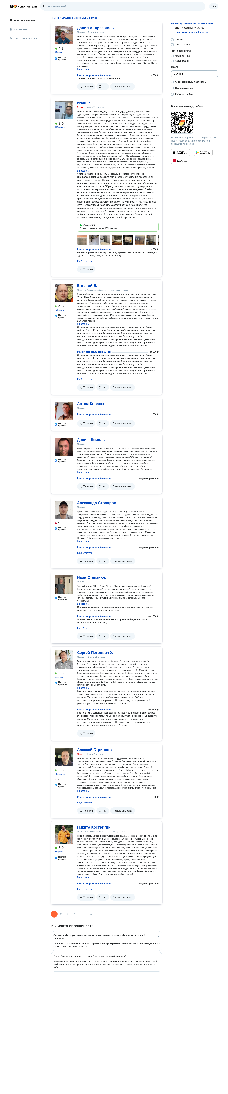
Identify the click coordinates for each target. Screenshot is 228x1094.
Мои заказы (20, 29)
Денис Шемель (91, 440)
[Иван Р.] (64, 110)
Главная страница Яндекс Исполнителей (23, 6)
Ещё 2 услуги (84, 628)
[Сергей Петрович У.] (64, 659)
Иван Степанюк (91, 577)
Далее (90, 914)
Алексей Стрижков (94, 750)
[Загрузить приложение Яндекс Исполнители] (194, 123)
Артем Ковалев (91, 404)
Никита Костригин (94, 827)
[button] (86, 86)
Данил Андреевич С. (96, 28)
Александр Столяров (96, 503)
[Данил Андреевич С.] (64, 35)
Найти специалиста (24, 20)
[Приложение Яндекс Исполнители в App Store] (180, 152)
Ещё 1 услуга (84, 261)
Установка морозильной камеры (191, 32)
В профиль (83, 69)
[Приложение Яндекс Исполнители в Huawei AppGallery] (180, 161)
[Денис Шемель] (64, 447)
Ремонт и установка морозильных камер (192, 23)
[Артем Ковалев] (64, 411)
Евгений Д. (87, 286)
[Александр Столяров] (64, 510)
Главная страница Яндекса (11, 6)
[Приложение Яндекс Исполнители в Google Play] (203, 152)
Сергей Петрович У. (95, 652)
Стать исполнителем (25, 38)
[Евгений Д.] (64, 293)
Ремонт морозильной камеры (94, 75)
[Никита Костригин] (64, 834)
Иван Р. (83, 103)
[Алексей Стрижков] (64, 757)
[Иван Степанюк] (64, 584)
